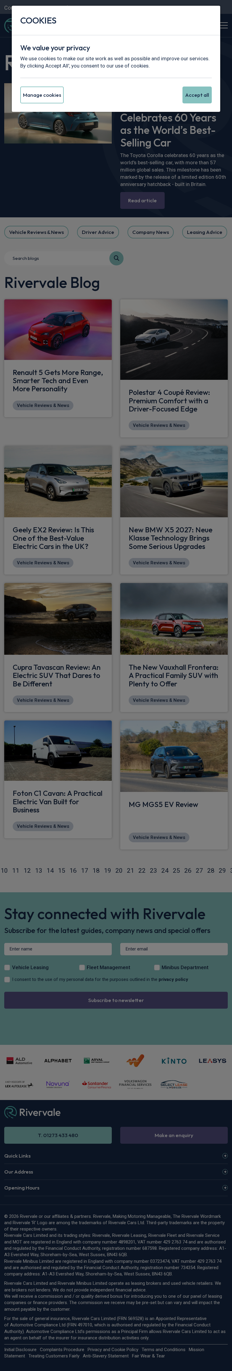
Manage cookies (42, 95)
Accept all (197, 95)
